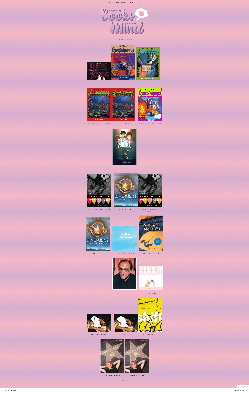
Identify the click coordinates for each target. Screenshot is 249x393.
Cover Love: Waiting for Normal (151, 253)
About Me (111, 2)
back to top (243, 386)
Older (126, 380)
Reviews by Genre (120, 2)
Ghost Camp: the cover (123, 123)
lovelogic (244, 390)
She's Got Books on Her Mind (9, 390)
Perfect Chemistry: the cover (99, 334)
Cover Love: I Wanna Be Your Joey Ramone (99, 209)
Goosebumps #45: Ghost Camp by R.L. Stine (99, 123)
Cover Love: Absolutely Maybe (137, 375)
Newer (123, 380)
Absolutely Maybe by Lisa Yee (112, 375)
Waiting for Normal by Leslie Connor (124, 253)
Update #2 (148, 167)
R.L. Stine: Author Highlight (124, 291)
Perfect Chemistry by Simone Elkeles (125, 334)
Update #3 (97, 167)
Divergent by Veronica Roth (125, 209)
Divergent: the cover (97, 253)
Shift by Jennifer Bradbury (150, 334)
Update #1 (97, 291)
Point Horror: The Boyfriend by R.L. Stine (99, 81)
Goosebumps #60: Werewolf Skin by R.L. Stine (123, 81)
